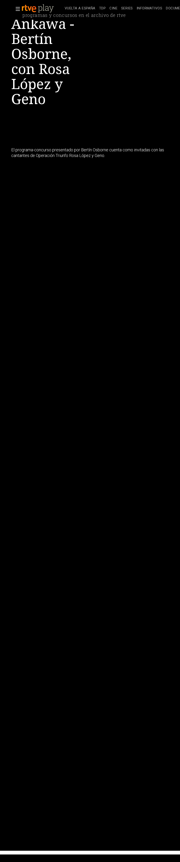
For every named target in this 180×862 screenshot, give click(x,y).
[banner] (42, 8)
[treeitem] (80, 8)
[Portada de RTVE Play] (38, 8)
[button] (16, 9)
